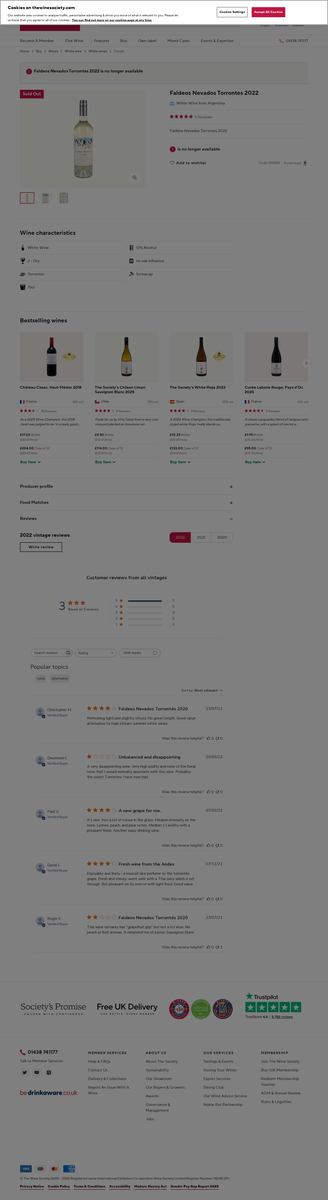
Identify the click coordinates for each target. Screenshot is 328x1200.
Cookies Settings (232, 12)
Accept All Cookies (268, 12)
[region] (164, 12)
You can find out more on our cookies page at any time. (112, 20)
